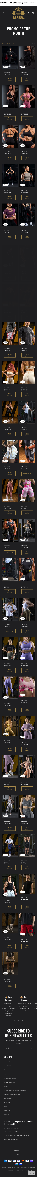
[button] (4, 13)
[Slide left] (15, 1021)
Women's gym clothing (10, 1078)
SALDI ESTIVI (7, 1066)
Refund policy (31, 1167)
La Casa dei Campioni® (11, 1167)
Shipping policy (28, 1170)
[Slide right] (22, 1021)
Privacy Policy (8, 1098)
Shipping (6, 1106)
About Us (6, 1070)
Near (5, 1074)
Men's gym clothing (9, 1082)
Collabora (6, 1114)
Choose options (9, 79)
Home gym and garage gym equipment (15, 1090)
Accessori (6, 1086)
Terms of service (19, 1170)
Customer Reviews (9, 1062)
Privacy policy (10, 1170)
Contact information (19, 1173)
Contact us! (7, 1110)
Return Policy (7, 1102)
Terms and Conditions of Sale (12, 1094)
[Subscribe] (31, 1048)
